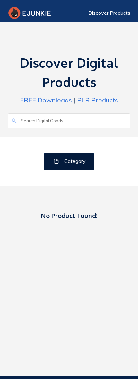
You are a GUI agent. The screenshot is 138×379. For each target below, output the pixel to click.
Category (74, 161)
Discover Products (109, 13)
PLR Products (97, 100)
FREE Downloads (46, 100)
